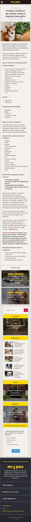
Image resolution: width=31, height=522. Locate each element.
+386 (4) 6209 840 (7, 485)
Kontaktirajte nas (7, 505)
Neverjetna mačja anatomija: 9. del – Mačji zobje (15, 297)
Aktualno (11, 274)
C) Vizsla (9, 442)
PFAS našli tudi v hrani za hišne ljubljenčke (18, 359)
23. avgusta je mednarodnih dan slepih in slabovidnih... (19, 375)
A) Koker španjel (11, 438)
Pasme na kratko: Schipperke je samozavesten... (15, 392)
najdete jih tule (13, 229)
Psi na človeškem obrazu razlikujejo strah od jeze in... (19, 352)
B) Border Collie (11, 440)
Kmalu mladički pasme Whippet (15, 326)
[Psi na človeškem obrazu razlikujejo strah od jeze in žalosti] (9, 352)
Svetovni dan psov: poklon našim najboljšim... (19, 367)
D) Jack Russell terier (12, 444)
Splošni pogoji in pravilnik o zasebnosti (13, 511)
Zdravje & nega (15, 8)
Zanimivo (21, 349)
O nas (4, 508)
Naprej (16, 451)
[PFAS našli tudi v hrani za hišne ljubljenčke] (9, 359)
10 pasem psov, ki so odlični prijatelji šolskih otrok (19, 345)
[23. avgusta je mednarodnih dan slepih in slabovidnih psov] (9, 373)
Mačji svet (10, 292)
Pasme (15, 342)
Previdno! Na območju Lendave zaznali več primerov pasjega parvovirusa (15, 279)
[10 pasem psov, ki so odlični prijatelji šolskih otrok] (9, 344)
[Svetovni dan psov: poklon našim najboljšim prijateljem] (9, 366)
